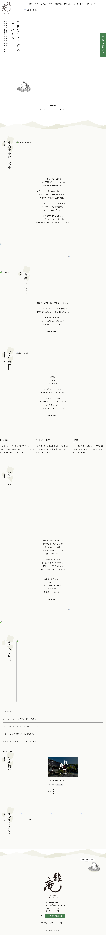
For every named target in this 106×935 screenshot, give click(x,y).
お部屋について (47, 4)
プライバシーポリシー (58, 923)
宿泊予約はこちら (103, 46)
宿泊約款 (43, 923)
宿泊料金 (58, 4)
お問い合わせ (91, 4)
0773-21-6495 (52, 589)
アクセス (67, 4)
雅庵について (34, 4)
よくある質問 (78, 4)
